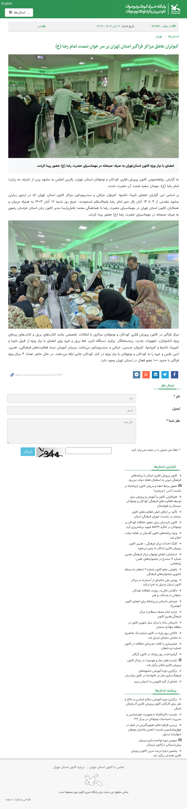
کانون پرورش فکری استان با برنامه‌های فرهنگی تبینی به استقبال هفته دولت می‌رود (155, 478)
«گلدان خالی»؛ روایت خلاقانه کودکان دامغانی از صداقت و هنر (156, 593)
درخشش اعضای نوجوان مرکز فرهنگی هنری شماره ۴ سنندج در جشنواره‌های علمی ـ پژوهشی (153, 559)
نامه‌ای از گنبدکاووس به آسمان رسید (155, 681)
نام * (177, 396)
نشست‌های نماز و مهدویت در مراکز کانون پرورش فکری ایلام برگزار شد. (154, 662)
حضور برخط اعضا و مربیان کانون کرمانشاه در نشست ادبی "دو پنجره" (152, 488)
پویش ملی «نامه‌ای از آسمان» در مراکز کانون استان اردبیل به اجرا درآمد (156, 582)
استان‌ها (19, 12)
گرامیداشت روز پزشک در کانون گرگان (154, 654)
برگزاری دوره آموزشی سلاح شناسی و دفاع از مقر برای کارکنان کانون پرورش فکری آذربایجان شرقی (152, 704)
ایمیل (176, 408)
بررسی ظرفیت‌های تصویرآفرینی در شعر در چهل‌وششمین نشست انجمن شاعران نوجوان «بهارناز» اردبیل (153, 730)
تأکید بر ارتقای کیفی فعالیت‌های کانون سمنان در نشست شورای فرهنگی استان (156, 514)
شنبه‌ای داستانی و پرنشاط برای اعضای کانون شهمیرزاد (153, 603)
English (6, 3)
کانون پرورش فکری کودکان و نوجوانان (123, 9)
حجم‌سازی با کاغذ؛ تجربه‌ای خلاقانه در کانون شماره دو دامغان (153, 646)
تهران (159, 36)
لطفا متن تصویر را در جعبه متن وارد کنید (155, 450)
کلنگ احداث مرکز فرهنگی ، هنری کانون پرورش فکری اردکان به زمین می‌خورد (155, 546)
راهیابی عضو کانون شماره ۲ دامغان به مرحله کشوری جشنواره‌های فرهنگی (153, 571)
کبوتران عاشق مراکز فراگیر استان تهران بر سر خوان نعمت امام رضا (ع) (117, 46)
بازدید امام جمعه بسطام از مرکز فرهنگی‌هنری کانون (160, 614)
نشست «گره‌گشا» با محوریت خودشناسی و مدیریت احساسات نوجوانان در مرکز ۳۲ (153, 716)
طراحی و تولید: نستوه (18, 799)
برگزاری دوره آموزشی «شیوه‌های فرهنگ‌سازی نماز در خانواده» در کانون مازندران (153, 673)
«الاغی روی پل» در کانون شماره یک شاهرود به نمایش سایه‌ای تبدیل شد (152, 635)
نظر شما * (173, 421)
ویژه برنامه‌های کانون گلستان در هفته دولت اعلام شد (153, 535)
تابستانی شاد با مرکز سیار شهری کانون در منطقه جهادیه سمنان (154, 625)
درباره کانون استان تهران (68, 767)
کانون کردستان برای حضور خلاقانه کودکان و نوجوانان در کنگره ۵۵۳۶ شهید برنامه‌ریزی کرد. (153, 524)
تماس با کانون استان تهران (106, 767)
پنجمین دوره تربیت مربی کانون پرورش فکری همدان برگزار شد (156, 753)
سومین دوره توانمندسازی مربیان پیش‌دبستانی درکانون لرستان (160, 742)
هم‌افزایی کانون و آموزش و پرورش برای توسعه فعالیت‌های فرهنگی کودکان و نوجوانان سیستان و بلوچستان (153, 501)
